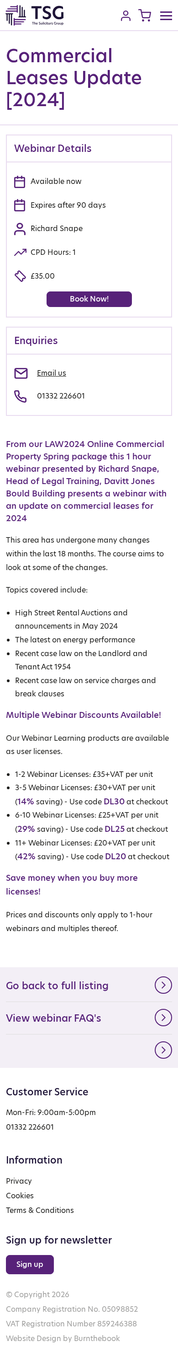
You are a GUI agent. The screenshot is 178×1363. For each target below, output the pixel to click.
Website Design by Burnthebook (63, 1338)
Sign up (29, 1264)
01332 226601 (61, 396)
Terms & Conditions (40, 1210)
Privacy (19, 1181)
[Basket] (144, 15)
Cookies (20, 1196)
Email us (51, 373)
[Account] (126, 15)
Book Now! (89, 299)
